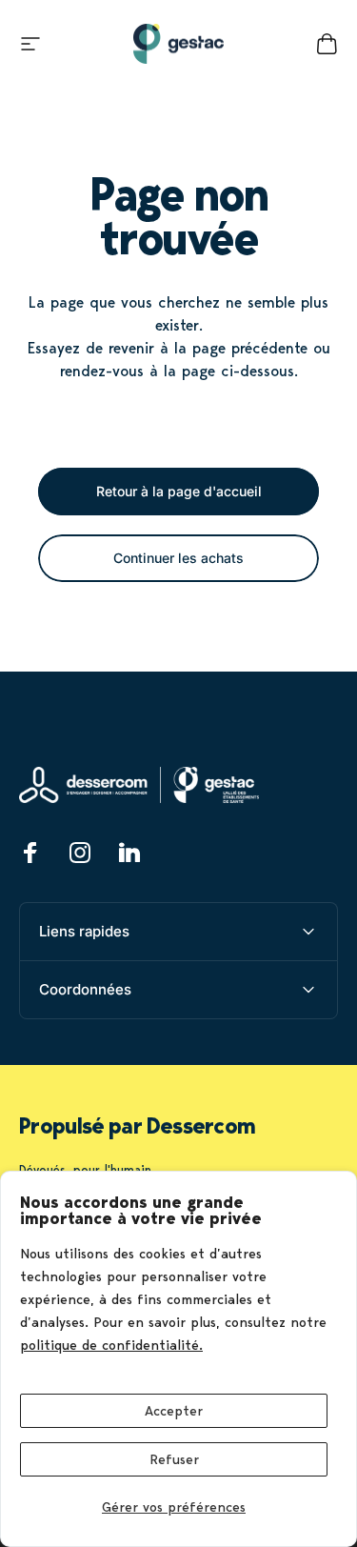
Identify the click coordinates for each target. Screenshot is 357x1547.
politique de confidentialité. (111, 1345)
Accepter (174, 1410)
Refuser (174, 1459)
